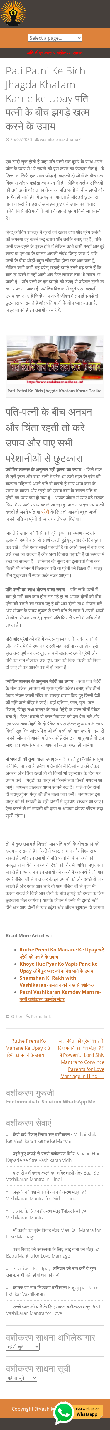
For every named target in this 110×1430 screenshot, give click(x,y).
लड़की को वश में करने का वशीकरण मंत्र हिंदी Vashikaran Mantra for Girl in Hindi (46, 1195)
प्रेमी (45, 512)
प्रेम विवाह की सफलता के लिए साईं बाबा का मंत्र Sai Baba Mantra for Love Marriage (53, 1252)
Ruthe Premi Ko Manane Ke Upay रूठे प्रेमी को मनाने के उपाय (28, 1048)
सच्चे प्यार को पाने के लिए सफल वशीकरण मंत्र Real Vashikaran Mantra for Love (53, 1309)
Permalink (41, 1016)
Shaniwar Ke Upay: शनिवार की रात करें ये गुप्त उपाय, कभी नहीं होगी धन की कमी (51, 1271)
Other (17, 1016)
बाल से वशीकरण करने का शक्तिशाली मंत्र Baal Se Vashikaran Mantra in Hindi (52, 1176)
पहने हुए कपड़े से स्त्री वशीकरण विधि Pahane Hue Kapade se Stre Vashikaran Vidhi (53, 1156)
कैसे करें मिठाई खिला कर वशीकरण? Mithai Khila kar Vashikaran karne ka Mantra (51, 1137)
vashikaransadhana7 (60, 139)
